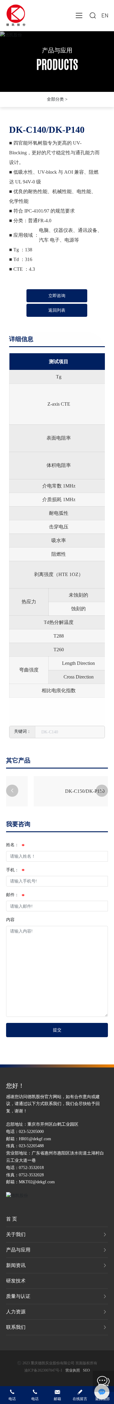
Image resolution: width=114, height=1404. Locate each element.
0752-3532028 (31, 1175)
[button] (12, 791)
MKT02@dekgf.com (37, 1182)
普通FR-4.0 (39, 220)
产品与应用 (57, 50)
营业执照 (72, 1370)
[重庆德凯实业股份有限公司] (16, 14)
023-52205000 (31, 1131)
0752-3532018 (31, 1167)
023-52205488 (31, 1146)
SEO (86, 1370)
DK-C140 (49, 732)
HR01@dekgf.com (35, 1139)
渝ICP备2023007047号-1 (43, 1370)
